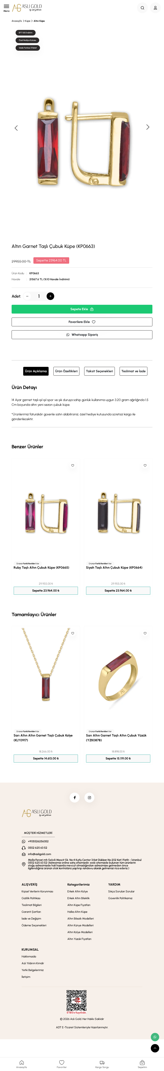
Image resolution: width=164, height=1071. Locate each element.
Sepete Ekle (79, 309)
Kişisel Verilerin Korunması (37, 891)
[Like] (73, 465)
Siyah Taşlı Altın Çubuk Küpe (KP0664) (114, 567)
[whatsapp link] (155, 1037)
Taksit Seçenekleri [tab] (99, 371)
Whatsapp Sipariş (85, 335)
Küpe (27, 21)
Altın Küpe (39, 21)
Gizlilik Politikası (31, 898)
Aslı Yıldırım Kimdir (33, 963)
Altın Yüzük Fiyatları (79, 939)
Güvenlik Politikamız (120, 898)
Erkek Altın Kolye (77, 891)
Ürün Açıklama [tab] (36, 371)
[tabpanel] (82, 403)
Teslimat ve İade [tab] (133, 371)
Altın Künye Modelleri (80, 925)
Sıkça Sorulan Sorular (121, 891)
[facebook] (75, 798)
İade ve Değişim (31, 918)
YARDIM (114, 884)
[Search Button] (142, 7)
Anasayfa (17, 21)
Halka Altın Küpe (77, 912)
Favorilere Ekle (79, 322)
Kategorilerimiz (78, 884)
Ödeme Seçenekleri (34, 925)
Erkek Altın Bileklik (78, 898)
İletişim (26, 977)
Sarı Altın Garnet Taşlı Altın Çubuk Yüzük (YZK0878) (116, 737)
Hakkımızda (29, 956)
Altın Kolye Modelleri (80, 932)
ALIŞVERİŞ (29, 884)
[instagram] (89, 798)
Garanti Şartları (31, 912)
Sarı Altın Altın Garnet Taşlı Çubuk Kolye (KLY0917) (43, 737)
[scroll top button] (155, 1048)
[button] (147, 127)
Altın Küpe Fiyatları (78, 905)
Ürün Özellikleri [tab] (66, 371)
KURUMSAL (30, 949)
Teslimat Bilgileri (32, 905)
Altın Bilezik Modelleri (80, 918)
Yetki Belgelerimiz (33, 970)
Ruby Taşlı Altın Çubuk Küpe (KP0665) (41, 567)
